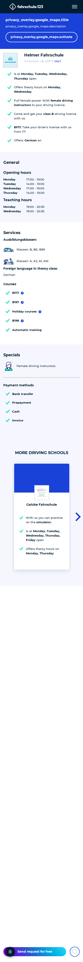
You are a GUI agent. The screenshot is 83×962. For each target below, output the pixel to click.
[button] (77, 516)
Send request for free (34, 952)
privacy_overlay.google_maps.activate (41, 37)
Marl (57, 61)
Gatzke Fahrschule (41, 505)
